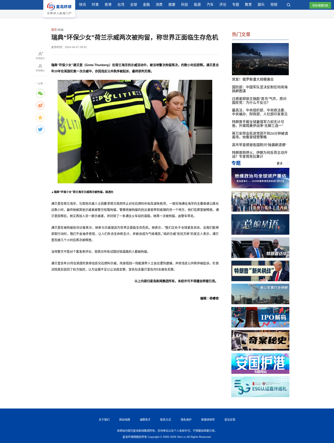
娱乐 (261, 5)
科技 (184, 5)
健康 (171, 5)
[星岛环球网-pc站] (59, 18)
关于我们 (104, 419)
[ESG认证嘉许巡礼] (260, 396)
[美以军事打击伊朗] (260, 303)
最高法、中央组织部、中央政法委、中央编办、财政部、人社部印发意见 (260, 112)
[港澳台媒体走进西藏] (260, 210)
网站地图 (124, 419)
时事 (95, 5)
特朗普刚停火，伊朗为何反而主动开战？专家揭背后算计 (260, 155)
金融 (146, 5)
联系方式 (165, 419)
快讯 (82, 5)
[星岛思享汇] (260, 187)
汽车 (210, 5)
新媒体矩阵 (208, 419)
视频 (273, 5)
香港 (108, 5)
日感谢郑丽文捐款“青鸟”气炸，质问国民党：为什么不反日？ (259, 101)
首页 (54, 29)
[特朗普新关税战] (260, 280)
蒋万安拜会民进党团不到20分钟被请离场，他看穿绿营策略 (260, 135)
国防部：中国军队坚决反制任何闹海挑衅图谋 (260, 89)
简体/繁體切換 (320, 5)
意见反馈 (229, 419)
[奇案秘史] (260, 349)
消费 (159, 5)
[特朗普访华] (260, 257)
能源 (197, 5)
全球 (133, 5)
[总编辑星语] (260, 233)
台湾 (120, 5)
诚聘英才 (145, 419)
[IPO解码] (260, 326)
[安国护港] (260, 372)
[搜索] (289, 5)
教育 (248, 5)
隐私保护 (186, 419)
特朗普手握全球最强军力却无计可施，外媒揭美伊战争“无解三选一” (258, 124)
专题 (235, 5)
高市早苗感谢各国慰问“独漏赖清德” (259, 145)
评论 (222, 5)
